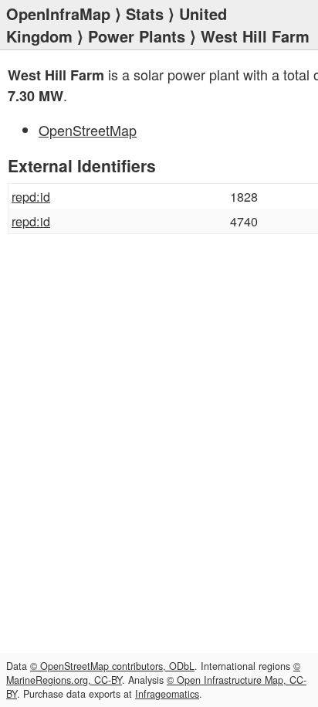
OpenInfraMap (58, 13)
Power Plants (136, 36)
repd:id (31, 196)
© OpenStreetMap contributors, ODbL (112, 666)
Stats (145, 13)
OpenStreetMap (88, 130)
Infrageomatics (167, 694)
